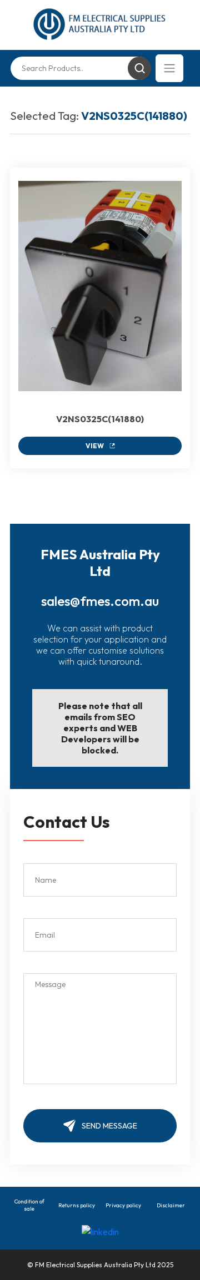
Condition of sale (29, 1205)
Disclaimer (171, 1205)
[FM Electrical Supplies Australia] (100, 25)
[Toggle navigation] (169, 68)
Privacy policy (123, 1205)
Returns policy (76, 1205)
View (95, 446)
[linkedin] (100, 1230)
